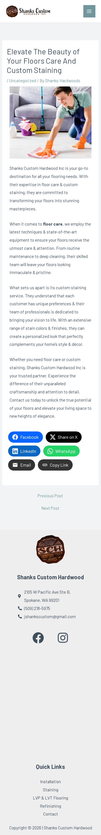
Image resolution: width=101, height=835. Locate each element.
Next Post (50, 508)
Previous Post (50, 495)
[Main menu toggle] (89, 11)
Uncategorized (22, 80)
